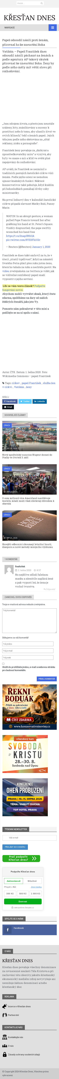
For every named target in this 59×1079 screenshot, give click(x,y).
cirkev (16, 383)
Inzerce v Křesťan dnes (19, 1006)
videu (5, 271)
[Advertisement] (29, 99)
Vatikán (19, 387)
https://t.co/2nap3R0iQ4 (20, 235)
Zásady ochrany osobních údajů (24, 1054)
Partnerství (13, 1015)
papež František (31, 383)
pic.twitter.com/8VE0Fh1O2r (23, 239)
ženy (29, 387)
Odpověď (50, 589)
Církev (7, 425)
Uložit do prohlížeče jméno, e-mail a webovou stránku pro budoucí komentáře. (28, 668)
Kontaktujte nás (15, 1037)
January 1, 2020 (41, 246)
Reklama (9, 996)
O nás (8, 951)
